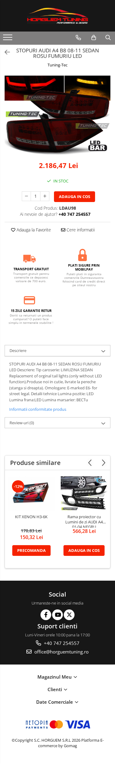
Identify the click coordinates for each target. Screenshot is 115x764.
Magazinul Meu (55, 677)
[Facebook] (45, 614)
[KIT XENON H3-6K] (31, 493)
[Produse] (8, 39)
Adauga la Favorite (33, 230)
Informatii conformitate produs (37, 409)
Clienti (55, 689)
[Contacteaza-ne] (78, 38)
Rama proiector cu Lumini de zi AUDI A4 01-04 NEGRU (84, 521)
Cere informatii (80, 230)
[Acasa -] (57, 16)
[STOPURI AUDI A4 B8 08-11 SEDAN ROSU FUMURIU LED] (57, 115)
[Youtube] (57, 614)
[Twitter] (69, 614)
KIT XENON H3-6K (31, 516)
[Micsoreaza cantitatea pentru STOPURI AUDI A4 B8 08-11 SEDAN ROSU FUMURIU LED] (26, 196)
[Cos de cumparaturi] (93, 38)
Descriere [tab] (18, 350)
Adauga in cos (74, 196)
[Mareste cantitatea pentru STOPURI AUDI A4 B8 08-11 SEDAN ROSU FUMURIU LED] (44, 196)
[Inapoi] (4, 52)
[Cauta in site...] (108, 38)
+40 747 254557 (61, 643)
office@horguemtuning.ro (61, 652)
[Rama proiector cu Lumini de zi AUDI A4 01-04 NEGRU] (84, 493)
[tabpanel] (57, 115)
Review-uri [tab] (22, 422)
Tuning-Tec (57, 65)
